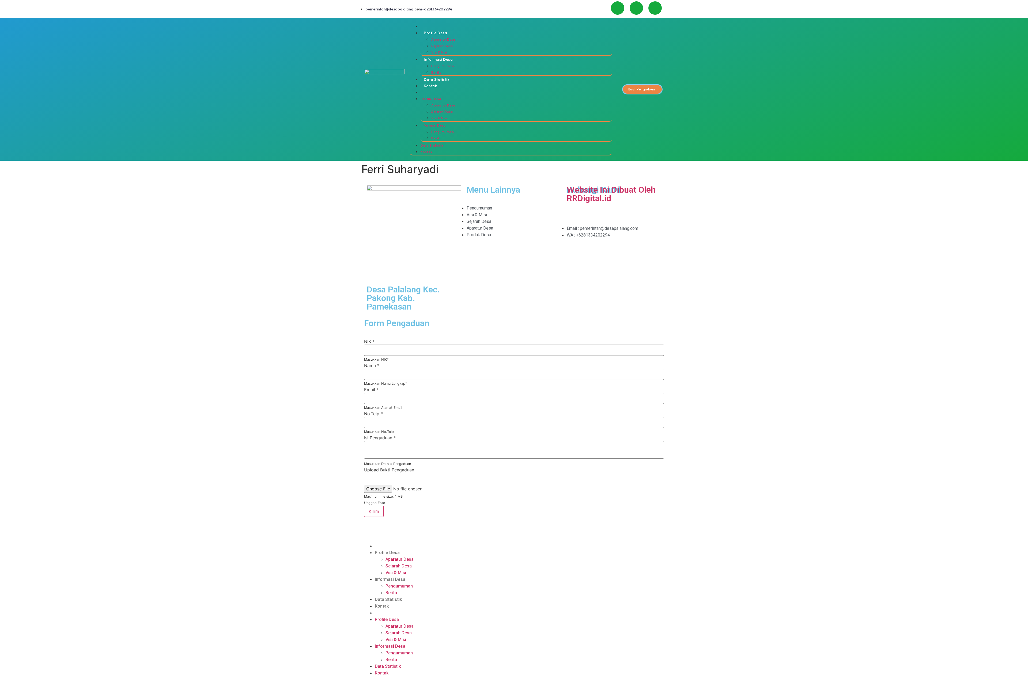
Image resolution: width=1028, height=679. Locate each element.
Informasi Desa (438, 59)
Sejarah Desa (442, 46)
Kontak (430, 85)
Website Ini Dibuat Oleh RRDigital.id (611, 194)
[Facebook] (655, 8)
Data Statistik (436, 79)
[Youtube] (617, 8)
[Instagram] (636, 8)
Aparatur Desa (443, 39)
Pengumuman (442, 66)
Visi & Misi (439, 52)
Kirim (374, 511)
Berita (436, 72)
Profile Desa (435, 32)
